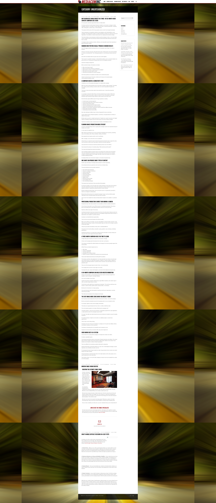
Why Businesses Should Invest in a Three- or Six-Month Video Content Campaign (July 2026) (99, 19)
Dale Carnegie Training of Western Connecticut (93, 443)
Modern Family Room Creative (90, 366)
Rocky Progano (96, 16)
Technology (123, 32)
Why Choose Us (124, 1)
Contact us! (99, 424)
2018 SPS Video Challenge (126, 58)
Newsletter (123, 30)
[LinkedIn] (133, 495)
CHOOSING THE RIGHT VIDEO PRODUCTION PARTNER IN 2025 (127, 52)
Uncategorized (106, 16)
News (122, 29)
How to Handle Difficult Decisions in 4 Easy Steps (95, 434)
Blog (129, 1)
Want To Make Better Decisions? (127, 65)
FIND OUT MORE (102, 412)
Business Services (110, 1)
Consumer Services (117, 1)
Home (104, 1)
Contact (132, 1)
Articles (122, 27)
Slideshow (123, 31)
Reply (115, 16)
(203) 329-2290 (101, 495)
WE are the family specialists (100, 408)
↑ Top (130, 495)
